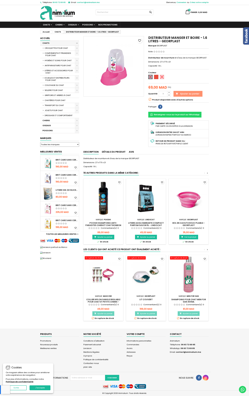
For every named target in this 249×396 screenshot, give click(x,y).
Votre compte (136, 334)
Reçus (129, 355)
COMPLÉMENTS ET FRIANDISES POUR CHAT (58, 54)
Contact (176, 334)
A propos (87, 355)
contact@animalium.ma (88, 2)
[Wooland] (45, 258)
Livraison (87, 348)
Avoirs (129, 348)
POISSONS (87, 24)
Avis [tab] (131, 151)
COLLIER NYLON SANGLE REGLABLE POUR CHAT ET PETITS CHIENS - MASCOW (103, 302)
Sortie (16, 387)
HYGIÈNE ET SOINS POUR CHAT (58, 60)
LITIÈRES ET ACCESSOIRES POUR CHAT (59, 71)
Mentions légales (91, 352)
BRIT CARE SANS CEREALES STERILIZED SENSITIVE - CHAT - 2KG (67, 205)
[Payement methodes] (59, 240)
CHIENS (59, 24)
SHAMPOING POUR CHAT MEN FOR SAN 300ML (188, 300)
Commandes (133, 344)
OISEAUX (72, 24)
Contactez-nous (91, 363)
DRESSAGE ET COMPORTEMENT (58, 115)
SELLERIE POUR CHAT (54, 90)
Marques (45, 138)
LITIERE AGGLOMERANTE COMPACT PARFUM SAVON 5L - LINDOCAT (146, 224)
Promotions (45, 340)
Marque (152, 45)
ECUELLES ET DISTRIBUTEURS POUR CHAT (57, 79)
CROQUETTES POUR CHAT (56, 48)
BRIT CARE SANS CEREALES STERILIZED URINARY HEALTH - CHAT (67, 160)
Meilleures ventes (48, 348)
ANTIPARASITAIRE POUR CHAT (58, 65)
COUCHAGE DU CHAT (54, 85)
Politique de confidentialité (95, 359)
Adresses (131, 352)
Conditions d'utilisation (93, 340)
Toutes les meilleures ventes (62, 234)
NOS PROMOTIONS (107, 24)
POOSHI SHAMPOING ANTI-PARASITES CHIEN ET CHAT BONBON (103, 224)
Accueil (45, 38)
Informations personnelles (139, 340)
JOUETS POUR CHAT (54, 110)
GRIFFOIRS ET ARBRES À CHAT (58, 95)
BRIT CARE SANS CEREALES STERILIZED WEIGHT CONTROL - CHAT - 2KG (67, 175)
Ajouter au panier (187, 93)
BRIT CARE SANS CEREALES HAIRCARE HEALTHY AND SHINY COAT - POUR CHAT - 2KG (67, 220)
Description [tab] (91, 151)
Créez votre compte (199, 2)
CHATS (46, 24)
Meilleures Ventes (51, 151)
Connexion (181, 2)
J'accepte (40, 387)
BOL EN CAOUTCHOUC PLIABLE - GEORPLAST (188, 224)
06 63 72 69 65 (59, 2)
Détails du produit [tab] (114, 151)
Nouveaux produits (49, 344)
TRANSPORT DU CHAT (54, 105)
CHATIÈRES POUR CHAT (55, 100)
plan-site (87, 367)
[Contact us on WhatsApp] (242, 389)
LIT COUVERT (146, 299)
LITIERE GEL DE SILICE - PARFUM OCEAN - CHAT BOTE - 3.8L (67, 190)
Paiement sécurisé (92, 344)
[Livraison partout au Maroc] (53, 247)
